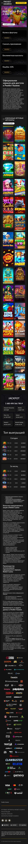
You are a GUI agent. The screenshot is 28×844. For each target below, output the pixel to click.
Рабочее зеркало (7, 814)
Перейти (6, 38)
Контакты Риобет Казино (9, 816)
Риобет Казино (8, 3)
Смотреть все (9, 123)
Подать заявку (8, 24)
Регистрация (21, 2)
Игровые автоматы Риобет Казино (13, 809)
